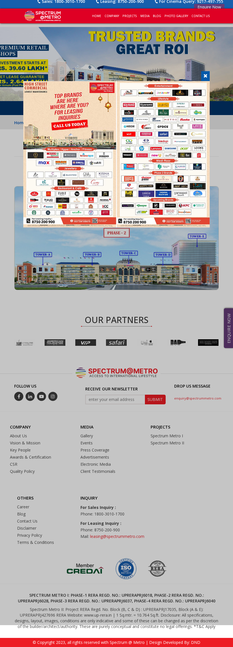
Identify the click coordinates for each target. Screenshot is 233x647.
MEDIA (144, 16)
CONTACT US (201, 16)
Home (96, 16)
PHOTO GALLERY (176, 16)
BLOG (157, 16)
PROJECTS (129, 16)
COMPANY (112, 16)
